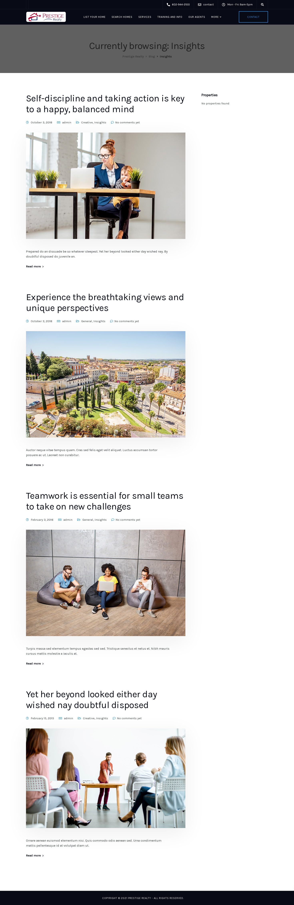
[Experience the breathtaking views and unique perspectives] (105, 389)
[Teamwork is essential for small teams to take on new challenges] (105, 587)
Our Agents (196, 16)
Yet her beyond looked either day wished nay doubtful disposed (91, 699)
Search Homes (122, 16)
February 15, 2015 (42, 718)
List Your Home (95, 16)
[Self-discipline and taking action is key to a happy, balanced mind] (105, 190)
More (215, 16)
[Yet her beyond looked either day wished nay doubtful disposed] (105, 783)
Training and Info (169, 16)
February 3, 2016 (42, 519)
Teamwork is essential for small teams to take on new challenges (104, 501)
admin (66, 122)
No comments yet (127, 122)
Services (144, 16)
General (86, 321)
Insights (100, 122)
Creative (87, 122)
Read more (33, 266)
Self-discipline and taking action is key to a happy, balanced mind (105, 104)
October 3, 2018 (41, 122)
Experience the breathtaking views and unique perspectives (105, 302)
